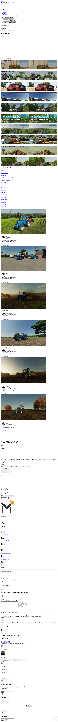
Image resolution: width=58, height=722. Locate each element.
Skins (2, 194)
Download (3, 63)
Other (3, 190)
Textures (3, 197)
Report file (10, 498)
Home (4, 12)
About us (9, 642)
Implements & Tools (6, 180)
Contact (8, 641)
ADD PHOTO (4, 711)
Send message (4, 518)
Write (15, 580)
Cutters (3, 175)
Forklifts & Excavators (7, 177)
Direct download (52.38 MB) (8, 495)
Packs (3, 192)
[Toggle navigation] (7, 4)
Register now (11, 2)
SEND (2, 692)
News (3, 185)
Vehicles (3, 206)
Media (4, 13)
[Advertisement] (13, 46)
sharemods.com (5, 497)
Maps (3, 182)
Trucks (3, 204)
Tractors (4, 199)
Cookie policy (4, 642)
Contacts (5, 14)
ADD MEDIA (3, 678)
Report (2, 589)
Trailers (3, 202)
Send (2, 618)
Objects (4, 187)
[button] (3, 521)
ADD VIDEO (3, 720)
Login (2, 1)
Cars (3, 170)
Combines (4, 173)
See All (9, 58)
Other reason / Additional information (9, 612)
